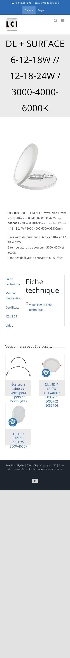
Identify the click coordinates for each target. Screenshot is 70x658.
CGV (29, 465)
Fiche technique (13, 281)
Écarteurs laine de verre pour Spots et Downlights (18, 392)
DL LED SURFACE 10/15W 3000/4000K (18, 440)
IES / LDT (11, 316)
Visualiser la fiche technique (40, 307)
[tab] (13, 282)
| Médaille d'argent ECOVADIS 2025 (43, 469)
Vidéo (9, 325)
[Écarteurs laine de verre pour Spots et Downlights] (18, 367)
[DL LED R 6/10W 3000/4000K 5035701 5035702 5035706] (51, 367)
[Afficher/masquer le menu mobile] (63, 20)
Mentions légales (15, 465)
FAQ (35, 465)
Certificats (12, 307)
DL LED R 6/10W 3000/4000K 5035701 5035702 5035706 (51, 395)
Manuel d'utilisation (13, 295)
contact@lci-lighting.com (47, 2)
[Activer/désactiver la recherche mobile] (55, 20)
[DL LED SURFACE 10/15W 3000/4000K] (18, 416)
